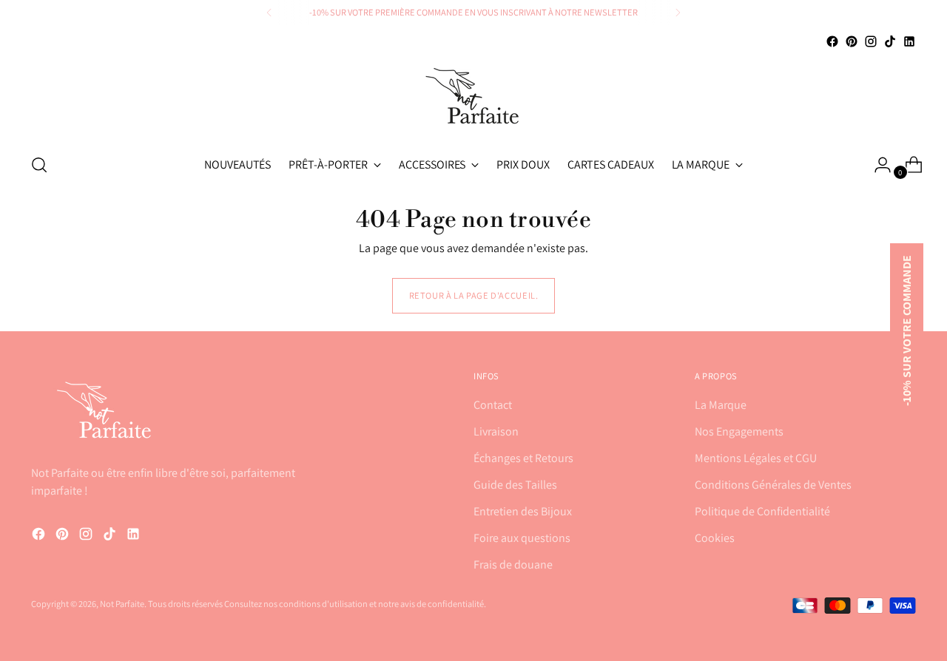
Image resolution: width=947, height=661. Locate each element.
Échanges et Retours (523, 458)
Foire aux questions (522, 538)
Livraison (496, 431)
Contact (493, 405)
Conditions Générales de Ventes (773, 484)
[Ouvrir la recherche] (39, 165)
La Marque (721, 405)
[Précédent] (269, 12)
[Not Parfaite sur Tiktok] (890, 41)
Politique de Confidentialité (762, 511)
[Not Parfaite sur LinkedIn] (909, 41)
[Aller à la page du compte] (877, 165)
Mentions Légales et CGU (756, 458)
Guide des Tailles (515, 484)
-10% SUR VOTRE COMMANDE (906, 330)
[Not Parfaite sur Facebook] (832, 41)
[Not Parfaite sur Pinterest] (851, 41)
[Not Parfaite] (473, 96)
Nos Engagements (739, 431)
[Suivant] (677, 12)
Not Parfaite (122, 603)
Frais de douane (513, 564)
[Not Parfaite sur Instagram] (870, 41)
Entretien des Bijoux (523, 511)
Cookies (715, 538)
